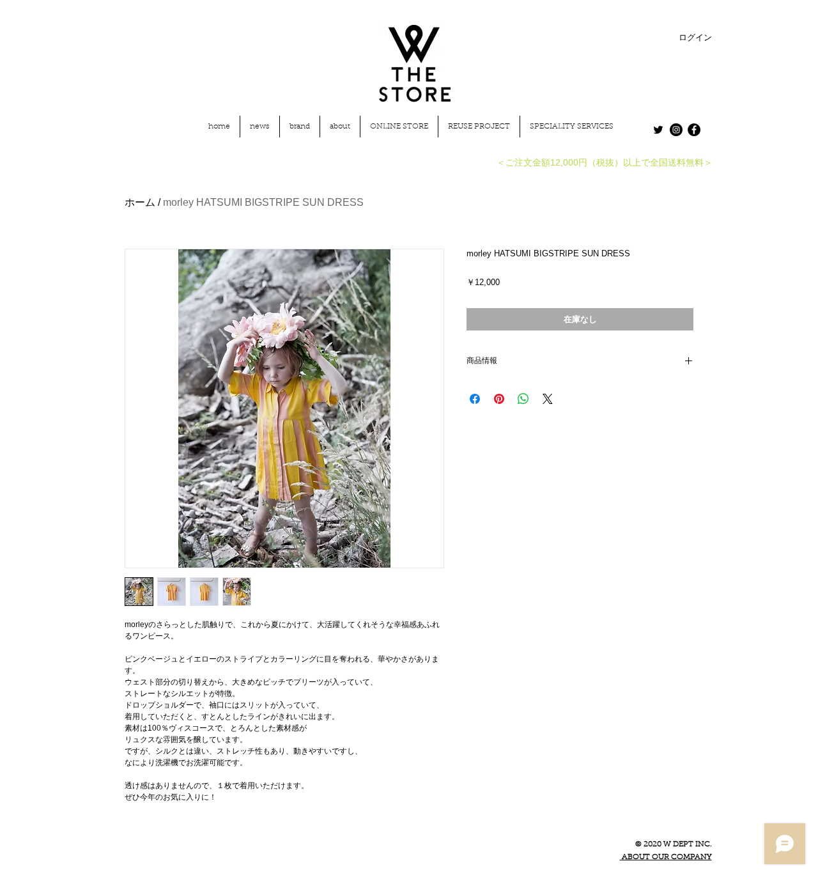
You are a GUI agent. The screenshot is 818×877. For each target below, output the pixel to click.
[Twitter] (658, 129)
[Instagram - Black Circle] (676, 129)
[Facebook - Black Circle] (694, 129)
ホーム (140, 202)
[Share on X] (547, 399)
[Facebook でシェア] (474, 399)
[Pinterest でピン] (499, 399)
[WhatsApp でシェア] (523, 399)
